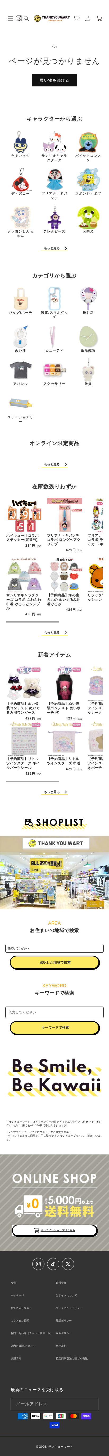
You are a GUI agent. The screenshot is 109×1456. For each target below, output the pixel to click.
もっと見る (52, 248)
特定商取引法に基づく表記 (72, 1358)
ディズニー (20, 193)
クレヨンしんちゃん (21, 234)
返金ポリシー (64, 1333)
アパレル (20, 384)
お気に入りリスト (21, 1308)
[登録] (92, 1404)
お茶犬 (88, 231)
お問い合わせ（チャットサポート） (32, 1333)
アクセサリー (54, 384)
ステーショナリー (21, 419)
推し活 (88, 312)
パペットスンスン (88, 158)
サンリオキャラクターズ (54, 158)
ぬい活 (20, 350)
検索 (13, 1282)
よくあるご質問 (20, 1320)
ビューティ (54, 350)
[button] (10, 18)
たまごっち (20, 156)
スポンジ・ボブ (88, 193)
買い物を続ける (54, 80)
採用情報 (16, 1358)
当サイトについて (66, 1295)
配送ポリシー (64, 1320)
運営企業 (61, 1282)
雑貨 (88, 384)
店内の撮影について (22, 1345)
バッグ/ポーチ (21, 312)
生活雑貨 (88, 350)
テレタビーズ (54, 231)
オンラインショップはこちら (58, 1230)
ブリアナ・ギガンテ (54, 196)
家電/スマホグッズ (54, 315)
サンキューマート (60, 1446)
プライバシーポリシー (69, 1308)
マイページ (17, 1295)
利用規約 (61, 1345)
